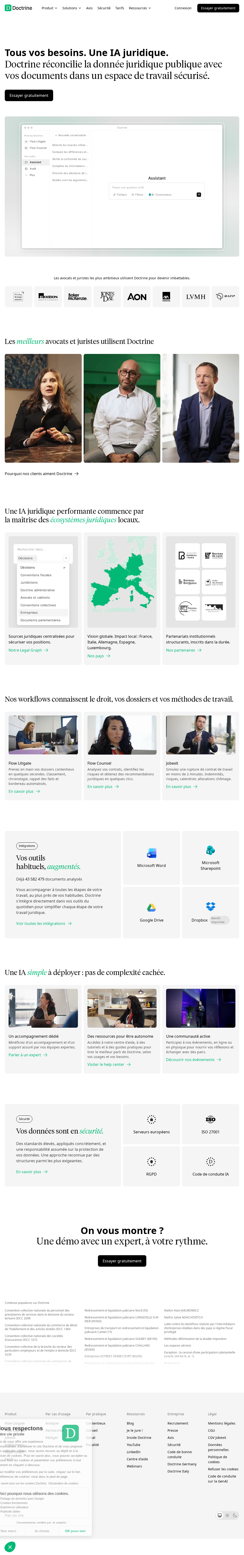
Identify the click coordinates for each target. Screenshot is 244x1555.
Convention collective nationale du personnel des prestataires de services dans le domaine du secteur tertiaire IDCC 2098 (39, 1314)
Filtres (139, 196)
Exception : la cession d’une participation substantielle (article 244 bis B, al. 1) (199, 1354)
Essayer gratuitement (218, 8)
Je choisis (54, 1531)
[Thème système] (220, 1515)
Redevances (172, 1363)
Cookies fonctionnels (27, 1503)
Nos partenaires (180, 650)
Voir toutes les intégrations (40, 923)
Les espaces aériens (177, 1345)
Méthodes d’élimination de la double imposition (195, 1339)
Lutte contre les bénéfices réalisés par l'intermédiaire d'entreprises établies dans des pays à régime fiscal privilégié (199, 1328)
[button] (10, 1547)
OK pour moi (88, 1531)
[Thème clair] (227, 1515)
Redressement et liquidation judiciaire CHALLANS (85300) (117, 1347)
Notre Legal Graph (25, 650)
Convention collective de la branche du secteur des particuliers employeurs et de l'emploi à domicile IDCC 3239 (40, 1351)
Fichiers (122, 196)
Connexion (183, 8)
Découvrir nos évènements (190, 1059)
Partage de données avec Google (35, 1498)
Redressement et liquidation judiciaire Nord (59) (116, 1310)
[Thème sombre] (235, 1515)
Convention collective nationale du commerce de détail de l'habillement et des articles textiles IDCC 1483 (41, 1327)
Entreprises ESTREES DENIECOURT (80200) (113, 1356)
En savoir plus (21, 791)
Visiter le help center (105, 1064)
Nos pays (95, 655)
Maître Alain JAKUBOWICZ (181, 1310)
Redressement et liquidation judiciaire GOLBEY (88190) (121, 1339)
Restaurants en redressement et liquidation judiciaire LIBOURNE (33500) (120, 1365)
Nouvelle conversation (72, 135)
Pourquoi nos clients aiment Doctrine (38, 473)
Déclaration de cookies (76, 1483)
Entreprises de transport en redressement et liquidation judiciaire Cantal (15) (121, 1330)
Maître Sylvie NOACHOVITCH (183, 1317)
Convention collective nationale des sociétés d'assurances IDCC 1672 (34, 1338)
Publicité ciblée (23, 1511)
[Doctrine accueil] (18, 8)
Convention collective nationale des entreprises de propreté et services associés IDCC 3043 (38, 1363)
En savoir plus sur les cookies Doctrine (35, 1483)
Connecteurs (163, 196)
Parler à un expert (25, 1054)
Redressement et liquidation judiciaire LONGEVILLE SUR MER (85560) (121, 1319)
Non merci (21, 1531)
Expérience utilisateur (27, 1507)
